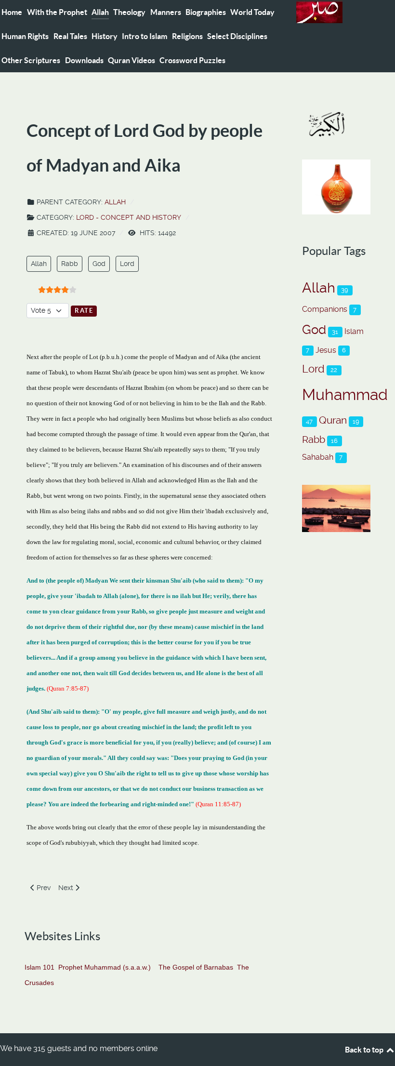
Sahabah (317, 457)
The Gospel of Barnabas (195, 967)
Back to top (365, 1049)
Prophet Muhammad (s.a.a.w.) (104, 967)
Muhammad (345, 395)
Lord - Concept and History (128, 217)
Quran (333, 420)
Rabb (69, 263)
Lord (127, 263)
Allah (115, 202)
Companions (324, 309)
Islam (354, 331)
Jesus (326, 350)
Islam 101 (39, 967)
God (98, 263)
